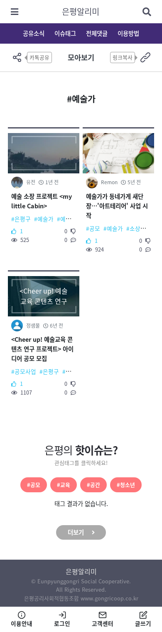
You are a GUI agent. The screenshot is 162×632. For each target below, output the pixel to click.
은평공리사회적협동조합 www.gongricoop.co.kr (81, 598)
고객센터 (102, 623)
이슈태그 (65, 33)
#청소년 (126, 485)
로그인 (62, 623)
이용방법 (128, 33)
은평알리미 (80, 11)
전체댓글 (97, 33)
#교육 (63, 485)
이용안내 (21, 623)
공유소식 (33, 33)
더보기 (76, 532)
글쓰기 (143, 623)
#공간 (93, 485)
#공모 (33, 485)
